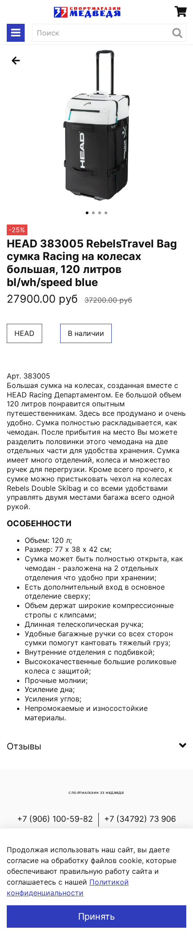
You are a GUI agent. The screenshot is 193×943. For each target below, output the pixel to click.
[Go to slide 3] (99, 213)
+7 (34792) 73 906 (140, 819)
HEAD (24, 333)
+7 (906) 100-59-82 (55, 819)
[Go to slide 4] (106, 213)
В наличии (86, 333)
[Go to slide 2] (93, 213)
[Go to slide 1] (87, 213)
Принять (96, 916)
